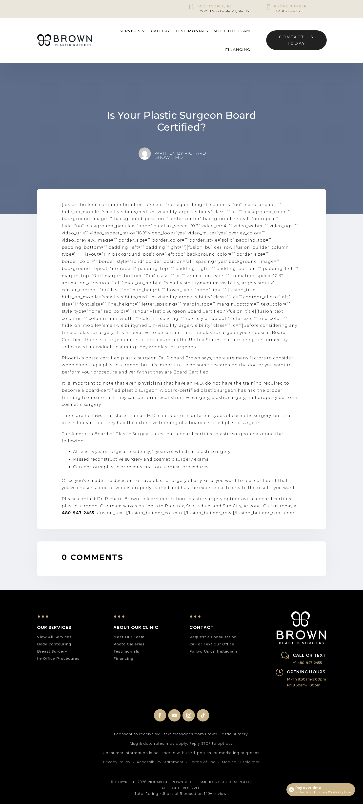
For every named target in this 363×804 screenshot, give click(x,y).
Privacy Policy (116, 762)
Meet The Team (232, 30)
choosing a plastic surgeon (107, 365)
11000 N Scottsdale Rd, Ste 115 (223, 11)
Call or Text (309, 655)
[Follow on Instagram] (188, 715)
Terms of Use (203, 762)
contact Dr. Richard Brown (108, 498)
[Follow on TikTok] (203, 715)
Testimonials (191, 30)
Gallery (160, 30)
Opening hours (306, 672)
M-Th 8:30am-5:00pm (306, 679)
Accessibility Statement (160, 762)
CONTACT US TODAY (296, 40)
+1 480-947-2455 (287, 11)
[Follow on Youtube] (174, 715)
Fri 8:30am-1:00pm (303, 685)
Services (130, 30)
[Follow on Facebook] (160, 715)
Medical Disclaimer (241, 762)
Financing (237, 49)
